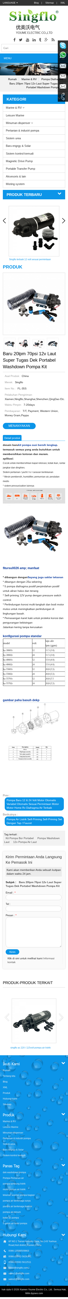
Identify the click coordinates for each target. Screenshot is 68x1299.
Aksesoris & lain (16, 176)
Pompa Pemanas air (13, 1178)
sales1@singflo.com (18, 1273)
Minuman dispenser (18, 123)
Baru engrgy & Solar (18, 145)
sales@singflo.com (18, 1268)
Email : (10, 892)
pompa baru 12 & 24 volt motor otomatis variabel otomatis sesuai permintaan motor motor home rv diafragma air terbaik (33, 804)
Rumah (12, 79)
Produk (6, 1093)
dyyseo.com (37, 1293)
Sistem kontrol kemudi (19, 153)
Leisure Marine (15, 115)
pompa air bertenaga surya (17, 1200)
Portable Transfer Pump (20, 168)
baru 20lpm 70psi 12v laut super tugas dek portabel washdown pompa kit (36, 85)
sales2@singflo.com (18, 1279)
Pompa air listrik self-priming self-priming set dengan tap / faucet (34, 821)
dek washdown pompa (14, 1172)
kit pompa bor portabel (20, 838)
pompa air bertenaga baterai (17, 1206)
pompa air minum (12, 1212)
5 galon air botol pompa (15, 1223)
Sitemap (49, 3)
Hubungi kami (10, 1098)
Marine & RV (29, 79)
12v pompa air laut (25, 841)
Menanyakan (19, 425)
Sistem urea (13, 138)
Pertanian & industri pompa (22, 130)
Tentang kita (9, 1076)
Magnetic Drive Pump (19, 161)
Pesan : (11, 915)
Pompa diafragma (52, 79)
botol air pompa (11, 1217)
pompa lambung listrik (14, 1183)
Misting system (15, 184)
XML (62, 3)
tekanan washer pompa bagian (19, 1195)
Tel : (8, 903)
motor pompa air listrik (14, 1189)
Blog (36, 3)
